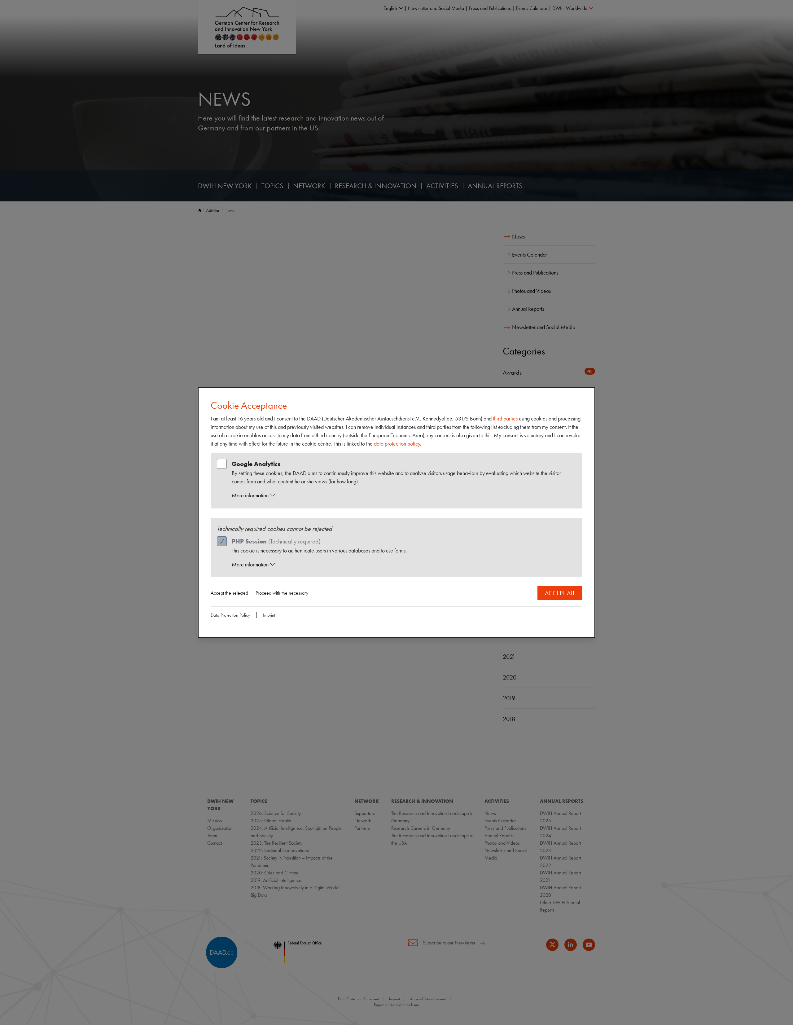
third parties (505, 418)
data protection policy (397, 443)
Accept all (560, 593)
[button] (402, 495)
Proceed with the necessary (282, 593)
